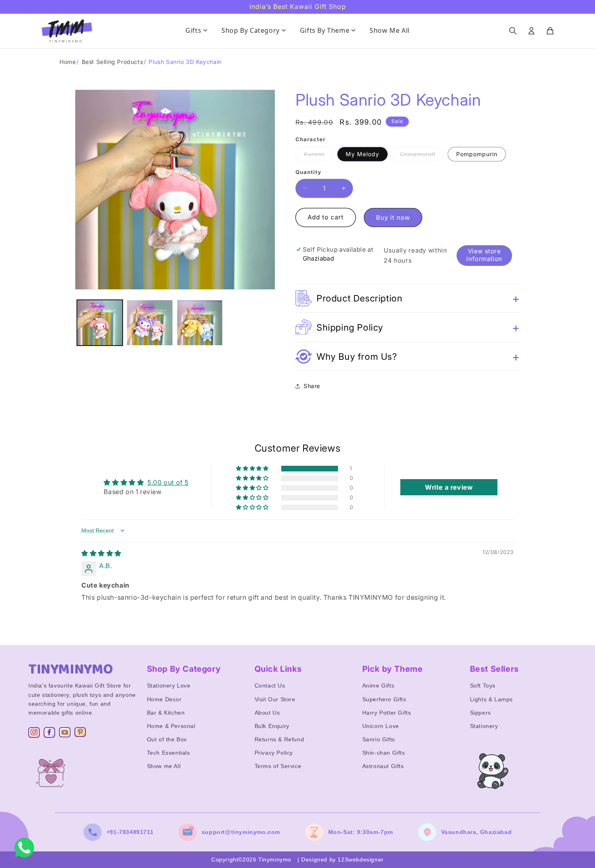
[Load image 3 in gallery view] (200, 323)
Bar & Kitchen (166, 712)
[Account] (531, 30)
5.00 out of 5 (168, 482)
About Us (267, 712)
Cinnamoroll (422, 155)
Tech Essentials (168, 752)
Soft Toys (482, 685)
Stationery (484, 726)
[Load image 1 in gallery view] (100, 323)
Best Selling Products (112, 61)
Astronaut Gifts (383, 766)
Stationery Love (169, 685)
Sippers (480, 712)
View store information (484, 255)
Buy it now (393, 217)
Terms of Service (278, 766)
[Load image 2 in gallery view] (149, 323)
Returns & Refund (279, 739)
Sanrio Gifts (378, 739)
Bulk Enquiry (272, 726)
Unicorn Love (380, 726)
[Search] (512, 30)
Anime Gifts (378, 685)
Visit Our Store (275, 699)
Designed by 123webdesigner (342, 859)
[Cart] (550, 30)
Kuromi (318, 155)
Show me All (164, 766)
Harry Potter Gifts (386, 712)
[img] (101, 553)
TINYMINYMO (70, 669)
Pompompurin (476, 154)
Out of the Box (167, 739)
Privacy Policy (274, 752)
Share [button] (312, 385)
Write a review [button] (449, 487)
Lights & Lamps (491, 699)
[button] (407, 298)
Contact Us (270, 685)
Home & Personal (171, 726)
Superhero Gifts (384, 699)
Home (68, 61)
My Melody (362, 154)
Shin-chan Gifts (383, 752)
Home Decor (164, 699)
